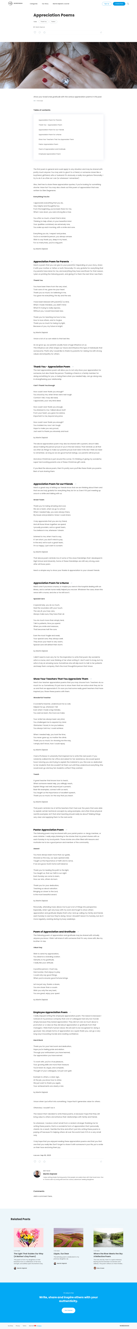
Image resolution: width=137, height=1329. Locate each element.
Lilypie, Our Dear (61, 1253)
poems (53, 21)
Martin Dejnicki (40, 27)
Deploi (39, 1326)
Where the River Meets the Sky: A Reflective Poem (108, 1255)
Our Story (45, 4)
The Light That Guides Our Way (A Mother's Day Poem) (28, 1255)
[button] (36, 4)
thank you (44, 21)
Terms (24, 1326)
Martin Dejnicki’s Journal (61, 4)
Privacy (18, 1326)
